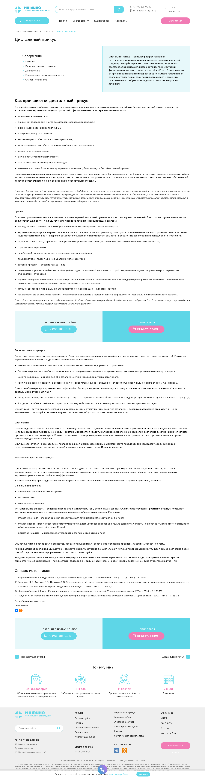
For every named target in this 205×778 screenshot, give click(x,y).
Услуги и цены (34, 20)
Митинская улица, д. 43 (144, 10)
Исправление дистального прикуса (44, 75)
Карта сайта (168, 733)
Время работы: (84, 746)
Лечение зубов (82, 718)
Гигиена (79, 723)
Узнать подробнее (118, 774)
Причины (30, 61)
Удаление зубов (122, 717)
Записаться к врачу (175, 746)
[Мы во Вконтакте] (116, 750)
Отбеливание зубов (124, 722)
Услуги (79, 712)
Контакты (121, 20)
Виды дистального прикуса (40, 66)
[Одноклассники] (21, 610)
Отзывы (77, 28)
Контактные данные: (27, 739)
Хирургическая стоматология (129, 736)
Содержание (32, 56)
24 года (80, 688)
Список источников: (36, 79)
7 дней (168, 688)
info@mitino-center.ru (27, 744)
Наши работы (100, 20)
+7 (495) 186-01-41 (142, 7)
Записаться (175, 20)
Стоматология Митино (26, 31)
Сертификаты (80, 35)
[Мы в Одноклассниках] (124, 750)
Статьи (46, 31)
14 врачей (124, 688)
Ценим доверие (36, 688)
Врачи (63, 20)
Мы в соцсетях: (123, 744)
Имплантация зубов (85, 737)
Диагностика (32, 70)
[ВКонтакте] (16, 610)
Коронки (118, 731)
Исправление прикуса (125, 712)
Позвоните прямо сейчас (58, 322)
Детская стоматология (87, 727)
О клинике (79, 20)
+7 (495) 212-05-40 (26, 748)
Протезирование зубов (126, 726)
